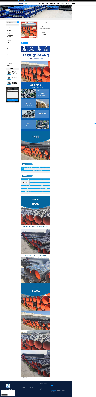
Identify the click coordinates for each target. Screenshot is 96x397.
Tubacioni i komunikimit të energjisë (12, 27)
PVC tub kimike (9, 60)
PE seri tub (8, 33)
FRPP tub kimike (9, 63)
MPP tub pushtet (9, 31)
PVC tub (8, 42)
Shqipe (40, 3)
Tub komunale (9, 53)
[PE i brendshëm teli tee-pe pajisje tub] (9, 83)
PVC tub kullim (9, 45)
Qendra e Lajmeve (52, 3)
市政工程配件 (8, 65)
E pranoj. (4, 394)
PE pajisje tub (9, 40)
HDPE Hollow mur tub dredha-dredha (12, 57)
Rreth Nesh (67, 3)
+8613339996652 (21, 0)
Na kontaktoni (73, 3)
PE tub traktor (9, 37)
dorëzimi (12, 99)
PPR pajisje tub (9, 48)
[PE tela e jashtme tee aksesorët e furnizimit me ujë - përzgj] (9, 72)
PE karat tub (8, 54)
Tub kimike (8, 59)
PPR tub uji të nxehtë (10, 51)
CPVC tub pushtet (9, 29)
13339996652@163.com (28, 0)
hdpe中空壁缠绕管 (43, 34)
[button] (36, 29)
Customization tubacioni (60, 3)
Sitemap (23, 388)
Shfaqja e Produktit (45, 3)
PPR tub (41, 388)
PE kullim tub (9, 36)
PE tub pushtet (9, 30)
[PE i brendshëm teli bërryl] (9, 78)
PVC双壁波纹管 (43, 32)
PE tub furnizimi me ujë (10, 35)
